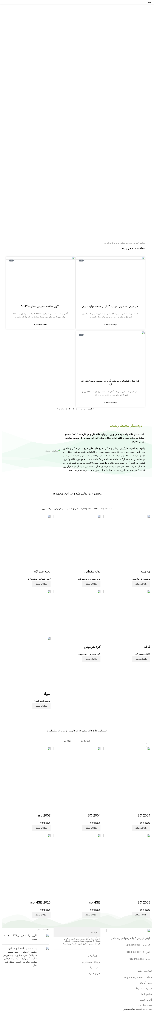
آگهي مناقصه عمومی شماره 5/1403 (40, 306)
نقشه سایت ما (144, 1005)
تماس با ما (146, 994)
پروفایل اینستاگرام (91, 962)
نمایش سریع (146, 565)
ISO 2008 (143, 902)
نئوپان (47, 693)
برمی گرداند (146, 982)
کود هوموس (92, 647)
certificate (145, 822)
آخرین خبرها (146, 1000)
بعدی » (60, 408)
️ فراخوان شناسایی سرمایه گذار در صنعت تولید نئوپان (110, 306)
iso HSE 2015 (40, 902)
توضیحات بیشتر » (110, 324)
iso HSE (94, 902)
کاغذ (147, 647)
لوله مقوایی (92, 571)
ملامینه (145, 571)
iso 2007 (44, 815)
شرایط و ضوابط (144, 988)
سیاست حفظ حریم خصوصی (137, 977)
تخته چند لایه (42, 571)
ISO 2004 (143, 815)
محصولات (145, 578)
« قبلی (91, 408)
